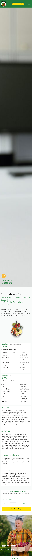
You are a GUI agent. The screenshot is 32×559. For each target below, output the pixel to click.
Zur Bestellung (16, 509)
